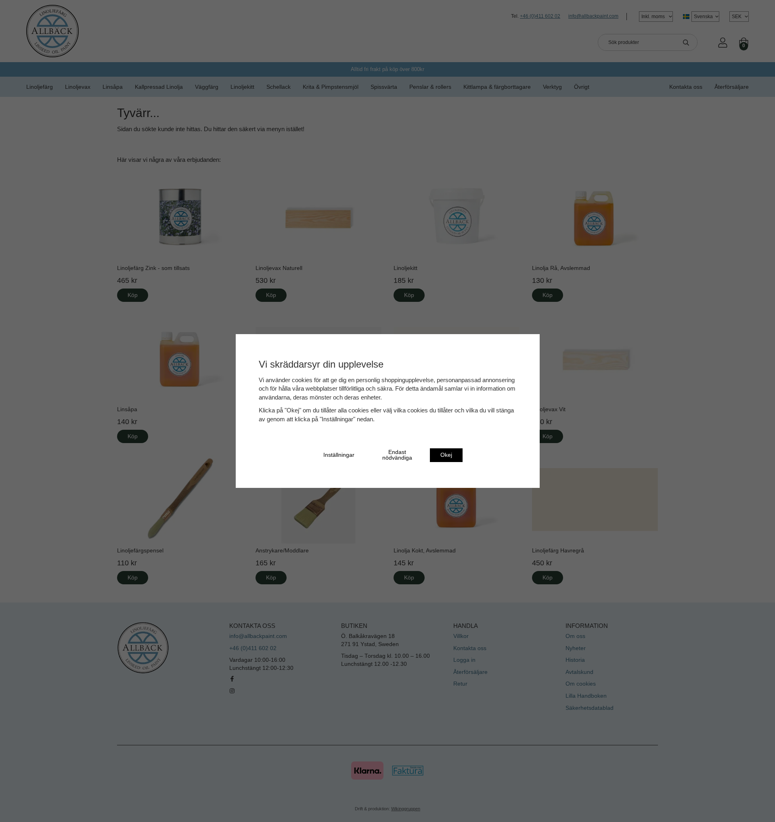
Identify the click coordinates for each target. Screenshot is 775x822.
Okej (446, 455)
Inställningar (338, 455)
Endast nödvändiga (397, 455)
